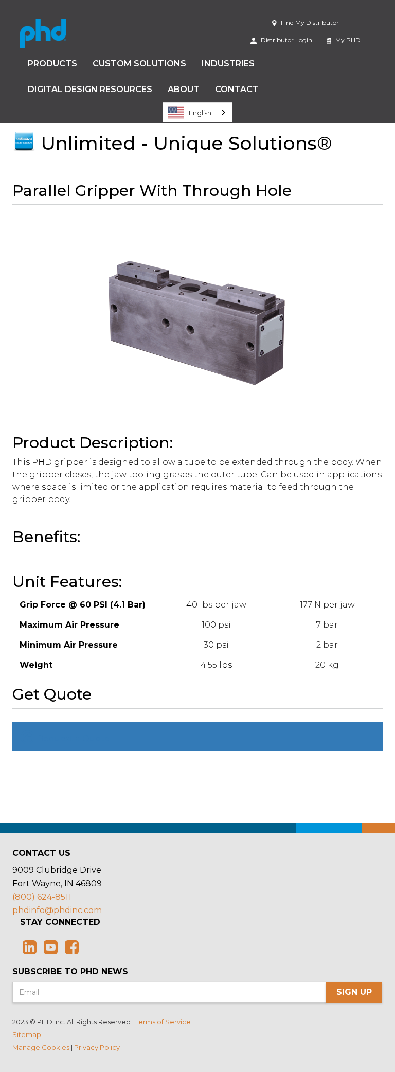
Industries (228, 63)
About (184, 89)
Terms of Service (163, 1021)
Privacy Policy (97, 1047)
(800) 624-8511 (41, 897)
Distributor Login (285, 40)
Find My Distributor (309, 22)
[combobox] (197, 112)
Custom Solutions (139, 63)
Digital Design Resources (90, 89)
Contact (237, 89)
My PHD (347, 40)
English (200, 113)
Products (52, 63)
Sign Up (354, 992)
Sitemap (26, 1034)
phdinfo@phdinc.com (57, 910)
